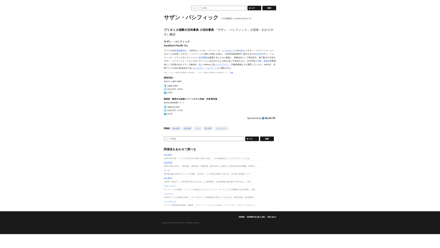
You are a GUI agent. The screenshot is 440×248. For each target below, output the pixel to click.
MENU (166, 2)
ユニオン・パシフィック (207, 68)
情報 (231, 72)
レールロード (228, 50)
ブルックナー (221, 128)
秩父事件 (208, 128)
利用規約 (242, 217)
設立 (242, 50)
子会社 (259, 54)
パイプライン (223, 64)
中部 (259, 61)
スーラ (198, 128)
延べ (201, 64)
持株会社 (182, 50)
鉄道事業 (203, 57)
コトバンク (175, 8)
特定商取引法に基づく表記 (256, 217)
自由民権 (187, 128)
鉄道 (176, 50)
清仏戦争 (176, 128)
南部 (265, 61)
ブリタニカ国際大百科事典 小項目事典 (189, 29)
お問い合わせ (271, 217)
